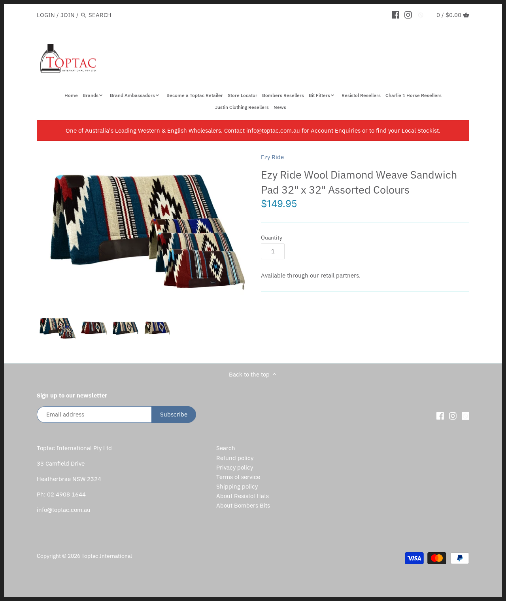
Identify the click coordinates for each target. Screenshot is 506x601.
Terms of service (238, 477)
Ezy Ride (272, 157)
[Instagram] (408, 14)
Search (225, 448)
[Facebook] (395, 14)
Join (67, 15)
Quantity (271, 237)
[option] (56, 327)
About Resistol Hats (242, 496)
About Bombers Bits (243, 505)
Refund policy (234, 458)
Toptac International (106, 555)
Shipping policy (237, 486)
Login (46, 15)
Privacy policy (234, 467)
